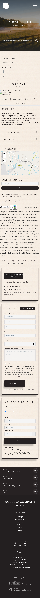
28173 (6, 264)
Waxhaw (32, 260)
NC (18, 260)
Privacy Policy (17, 376)
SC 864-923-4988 (13, 290)
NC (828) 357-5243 (20, 557)
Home (4, 260)
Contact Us (7, 295)
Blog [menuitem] (20, 530)
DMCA (20, 579)
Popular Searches (11, 471)
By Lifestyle (9, 492)
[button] (36, 40)
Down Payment (9, 424)
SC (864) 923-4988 (20, 560)
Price (6, 417)
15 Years (17, 412)
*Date (6, 331)
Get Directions (19, 188)
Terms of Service (14, 391)
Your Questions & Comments (13, 348)
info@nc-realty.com (20, 562)
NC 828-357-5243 (13, 286)
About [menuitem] (20, 528)
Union (23, 260)
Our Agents (15, 295)
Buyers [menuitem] (20, 522)
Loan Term (7, 407)
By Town (7, 478)
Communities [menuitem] (20, 519)
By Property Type (11, 485)
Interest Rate (8, 431)
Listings (11, 260)
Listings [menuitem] (20, 517)
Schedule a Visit (28, 308)
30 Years (9, 412)
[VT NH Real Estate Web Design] (20, 589)
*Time (6, 340)
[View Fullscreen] (4, 160)
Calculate (20, 441)
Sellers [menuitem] (20, 525)
